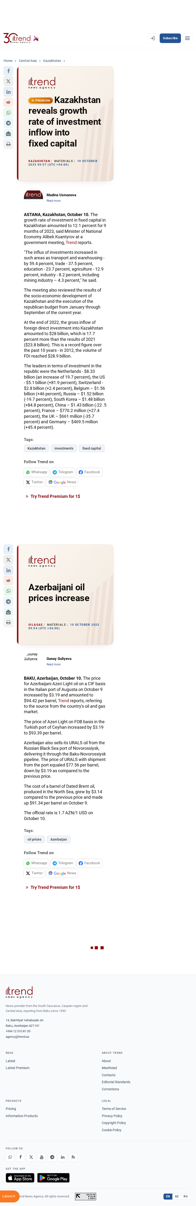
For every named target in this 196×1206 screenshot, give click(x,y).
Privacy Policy (112, 1116)
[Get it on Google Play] (53, 1178)
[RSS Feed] (73, 1157)
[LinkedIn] (62, 1157)
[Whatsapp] (10, 1157)
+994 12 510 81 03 (18, 1031)
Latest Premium (17, 1068)
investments (63, 448)
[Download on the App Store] (20, 1178)
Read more (53, 200)
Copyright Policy (114, 1123)
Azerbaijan (58, 839)
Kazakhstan (36, 448)
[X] (31, 1157)
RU (186, 1196)
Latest (10, 1061)
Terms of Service (114, 1109)
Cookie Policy (111, 1130)
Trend (71, 242)
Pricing (11, 1109)
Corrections (110, 1089)
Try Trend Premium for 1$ (55, 496)
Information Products (22, 1116)
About (106, 1061)
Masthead (109, 1068)
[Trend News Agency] (19, 992)
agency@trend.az (17, 1036)
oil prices (34, 839)
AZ (177, 1196)
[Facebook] (20, 1157)
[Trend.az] (21, 38)
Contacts (108, 1075)
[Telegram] (52, 1157)
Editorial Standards (116, 1082)
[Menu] (187, 38)
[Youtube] (41, 1157)
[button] (8, 71)
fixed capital (91, 448)
